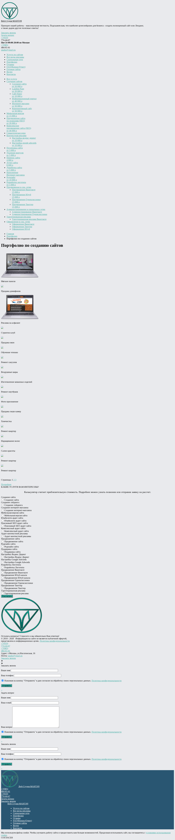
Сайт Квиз (17, 95)
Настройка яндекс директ (24, 139)
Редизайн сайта (11, 547)
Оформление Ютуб (21, 229)
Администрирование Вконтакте (27, 212)
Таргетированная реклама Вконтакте (29, 219)
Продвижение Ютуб (21, 195)
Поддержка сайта (15, 149)
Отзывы (10, 64)
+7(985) (4, 45)
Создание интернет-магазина (18, 510)
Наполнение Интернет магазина (16, 173)
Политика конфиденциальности (55, 641)
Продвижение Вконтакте (23, 191)
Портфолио (12, 62)
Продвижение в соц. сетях (19, 187)
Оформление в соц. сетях (18, 222)
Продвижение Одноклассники (26, 200)
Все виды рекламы (15, 57)
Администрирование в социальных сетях (26, 209)
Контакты (11, 74)
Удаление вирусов (15, 154)
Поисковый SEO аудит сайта (17, 526)
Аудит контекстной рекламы (17, 536)
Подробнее (6, 484)
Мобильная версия (15, 114)
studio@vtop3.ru (8, 50)
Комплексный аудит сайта (16, 531)
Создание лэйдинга (13, 505)
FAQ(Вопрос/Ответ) (16, 67)
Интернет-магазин (20, 104)
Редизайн (12, 178)
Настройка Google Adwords (17, 562)
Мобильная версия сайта (15, 515)
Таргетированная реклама (19, 217)
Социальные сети (15, 59)
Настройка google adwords (24, 144)
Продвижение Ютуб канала (17, 578)
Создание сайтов (14, 81)
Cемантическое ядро (16, 133)
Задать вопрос (7, 35)
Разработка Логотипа (14, 567)
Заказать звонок (8, 33)
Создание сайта (19, 85)
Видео (9, 72)
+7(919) (4, 38)
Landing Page (18, 90)
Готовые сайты (14, 69)
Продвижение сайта (13, 541)
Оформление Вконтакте (23, 224)
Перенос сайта (13, 159)
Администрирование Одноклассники (29, 214)
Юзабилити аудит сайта (15, 521)
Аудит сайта (12, 163)
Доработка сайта (14, 168)
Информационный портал (24, 99)
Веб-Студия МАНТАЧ (11, 21)
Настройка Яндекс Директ (16, 557)
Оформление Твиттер (22, 226)
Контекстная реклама (16, 135)
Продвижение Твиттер (22, 205)
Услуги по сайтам (15, 54)
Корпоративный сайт (22, 109)
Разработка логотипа (16, 183)
